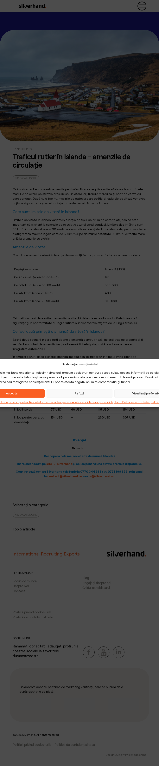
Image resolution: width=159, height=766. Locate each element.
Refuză (79, 393)
